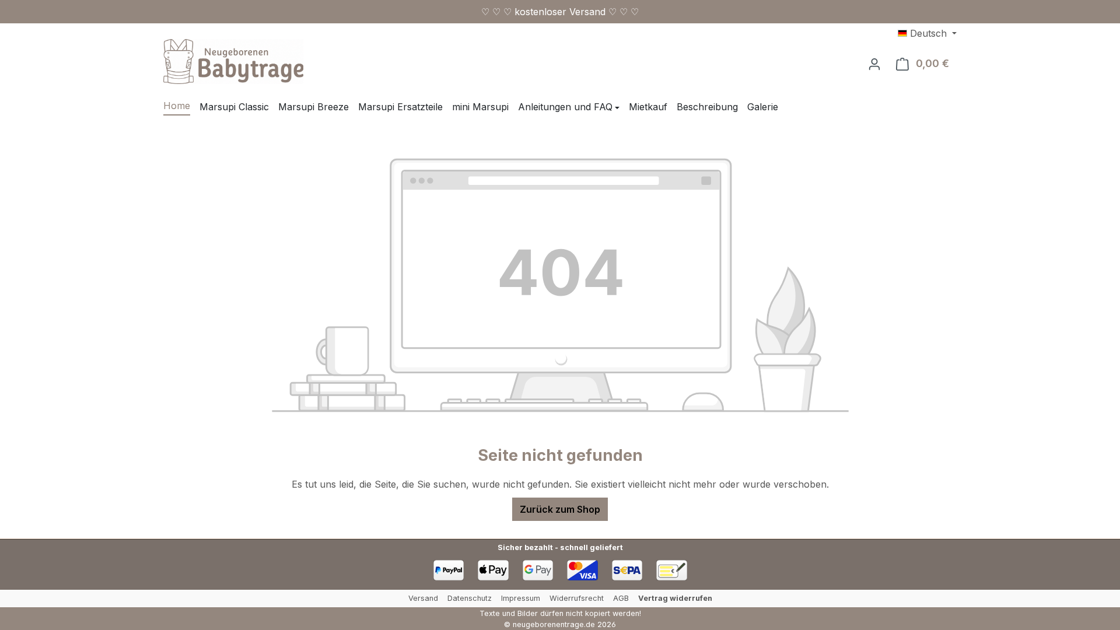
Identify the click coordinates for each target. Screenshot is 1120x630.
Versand (423, 598)
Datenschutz (469, 598)
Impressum (520, 598)
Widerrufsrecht (577, 598)
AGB (621, 598)
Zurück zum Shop (560, 509)
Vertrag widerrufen (675, 598)
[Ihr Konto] (874, 63)
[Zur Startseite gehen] (233, 61)
